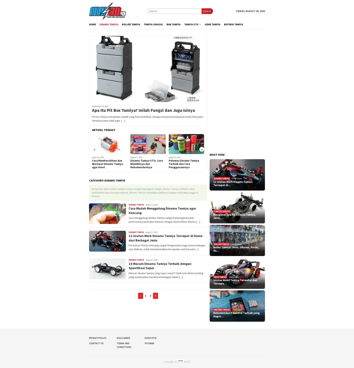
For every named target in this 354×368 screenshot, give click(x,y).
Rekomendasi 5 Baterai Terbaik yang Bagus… (236, 314)
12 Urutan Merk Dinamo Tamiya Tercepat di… (232, 183)
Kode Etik (151, 338)
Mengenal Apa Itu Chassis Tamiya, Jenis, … (234, 216)
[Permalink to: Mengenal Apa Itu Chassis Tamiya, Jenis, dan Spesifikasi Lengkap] (237, 207)
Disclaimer (123, 338)
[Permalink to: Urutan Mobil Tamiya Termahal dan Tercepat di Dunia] (237, 273)
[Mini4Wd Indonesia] (107, 11)
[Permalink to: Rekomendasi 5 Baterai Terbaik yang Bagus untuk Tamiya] (237, 306)
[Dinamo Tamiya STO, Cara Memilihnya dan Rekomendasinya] (148, 144)
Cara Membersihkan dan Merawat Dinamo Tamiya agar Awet (107, 164)
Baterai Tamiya (222, 309)
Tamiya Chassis (222, 211)
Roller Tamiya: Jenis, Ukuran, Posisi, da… (236, 249)
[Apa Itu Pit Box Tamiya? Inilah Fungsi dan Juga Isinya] (148, 69)
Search (207, 11)
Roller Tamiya (221, 244)
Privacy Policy (97, 338)
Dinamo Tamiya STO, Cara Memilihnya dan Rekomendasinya (146, 164)
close (180, 360)
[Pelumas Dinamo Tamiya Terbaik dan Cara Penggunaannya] (186, 144)
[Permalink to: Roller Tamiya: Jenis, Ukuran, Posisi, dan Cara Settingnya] (237, 240)
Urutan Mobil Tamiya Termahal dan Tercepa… (235, 282)
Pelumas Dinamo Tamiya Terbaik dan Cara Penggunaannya (184, 164)
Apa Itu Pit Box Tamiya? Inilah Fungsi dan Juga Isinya (143, 110)
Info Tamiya (220, 277)
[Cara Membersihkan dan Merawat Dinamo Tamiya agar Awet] (110, 144)
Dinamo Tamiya (136, 204)
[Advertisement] (237, 91)
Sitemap (149, 343)
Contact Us (96, 343)
